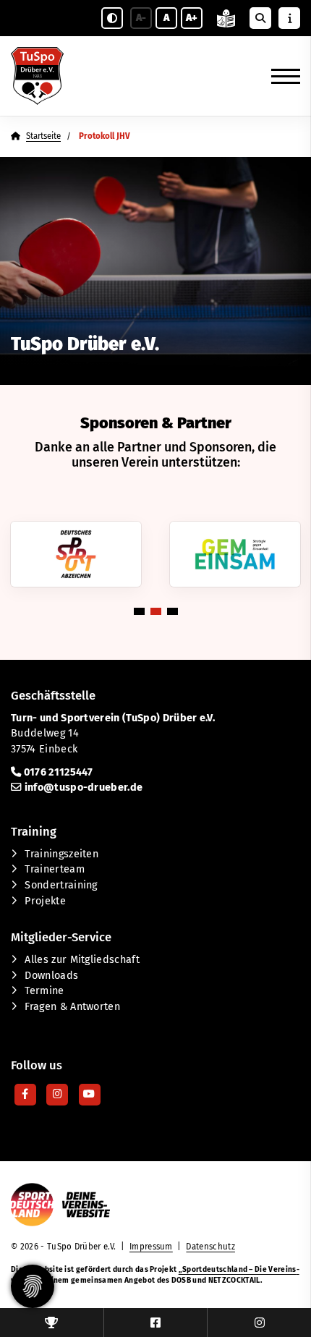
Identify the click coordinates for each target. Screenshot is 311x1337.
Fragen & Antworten (72, 1007)
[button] (139, 611)
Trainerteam (55, 869)
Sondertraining (61, 885)
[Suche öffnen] (260, 18)
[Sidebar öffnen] (289, 18)
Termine (44, 991)
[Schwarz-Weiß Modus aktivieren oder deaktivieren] (112, 18)
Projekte (45, 901)
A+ (191, 18)
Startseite (43, 136)
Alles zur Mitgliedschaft (82, 960)
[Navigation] (280, 76)
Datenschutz (210, 1247)
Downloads (51, 975)
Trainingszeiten (61, 854)
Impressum (151, 1247)
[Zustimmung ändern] (32, 1286)
